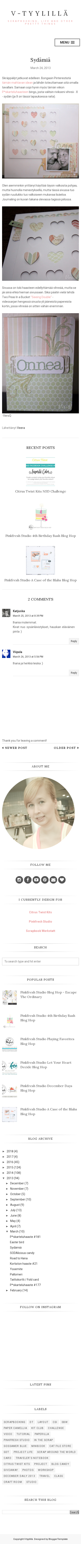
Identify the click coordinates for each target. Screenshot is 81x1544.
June (13, 1215)
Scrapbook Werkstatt (40, 931)
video (8, 1434)
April (13, 1226)
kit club (37, 1428)
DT (31, 1422)
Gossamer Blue (15, 1446)
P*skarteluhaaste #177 (25, 1285)
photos (28, 1470)
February (16, 1290)
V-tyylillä (40, 13)
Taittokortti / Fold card (24, 1279)
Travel (44, 1476)
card (7, 1458)
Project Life (23, 1452)
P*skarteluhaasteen (15, 92)
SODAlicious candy (22, 1253)
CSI (55, 1422)
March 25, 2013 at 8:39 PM (28, 615)
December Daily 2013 (19, 1476)
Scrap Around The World (56, 1452)
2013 (10, 1178)
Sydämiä (16, 1247)
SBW (65, 1422)
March (14, 1231)
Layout (43, 1422)
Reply (74, 641)
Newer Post (16, 748)
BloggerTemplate (58, 1539)
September (17, 1199)
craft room (13, 1482)
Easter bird (17, 1242)
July (13, 1210)
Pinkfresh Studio (40, 921)
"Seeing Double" (41, 297)
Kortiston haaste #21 (24, 1263)
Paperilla (42, 1434)
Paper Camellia (15, 1428)
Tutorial (23, 1434)
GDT (6, 1452)
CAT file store (60, 1446)
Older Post (65, 748)
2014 (10, 1172)
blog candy (60, 1464)
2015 (10, 1167)
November (17, 1188)
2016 (10, 1162)
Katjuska (19, 611)
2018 (10, 1151)
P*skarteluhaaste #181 (25, 1236)
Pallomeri (16, 1274)
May (13, 1221)
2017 (10, 1156)
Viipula (17, 652)
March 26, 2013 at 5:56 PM (28, 656)
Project (40, 1464)
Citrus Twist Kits (40, 912)
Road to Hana (19, 1258)
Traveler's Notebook (32, 1458)
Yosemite (16, 1269)
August (15, 1204)
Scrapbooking (14, 1422)
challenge (56, 1428)
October (15, 1194)
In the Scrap (43, 1440)
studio (31, 1482)
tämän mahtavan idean (17, 82)
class (58, 1476)
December (17, 1183)
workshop (46, 1470)
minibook (38, 1446)
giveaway (11, 1470)
